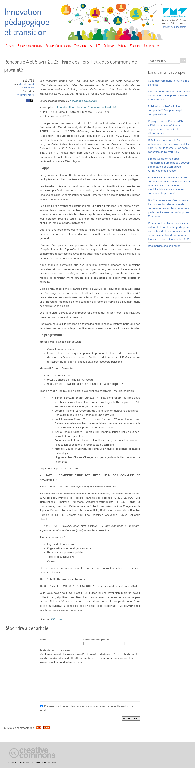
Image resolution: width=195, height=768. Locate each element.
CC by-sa (56, 619)
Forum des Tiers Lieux (83, 100)
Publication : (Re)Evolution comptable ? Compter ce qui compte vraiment (165, 110)
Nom (43, 639)
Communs (28, 87)
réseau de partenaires (174, 27)
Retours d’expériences (58, 45)
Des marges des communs (164, 245)
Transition (80, 45)
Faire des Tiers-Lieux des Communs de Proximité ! (86, 107)
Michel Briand (26, 84)
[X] (31, 101)
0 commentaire (25, 95)
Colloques (109, 45)
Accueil (10, 45)
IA (91, 45)
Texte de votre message (55, 649)
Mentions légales (46, 762)
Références (27, 762)
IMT (98, 45)
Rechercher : (158, 60)
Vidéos (122, 45)
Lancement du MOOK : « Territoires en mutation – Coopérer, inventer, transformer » (169, 95)
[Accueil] (97, 38)
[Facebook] (28, 101)
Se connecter (151, 45)
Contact (12, 762)
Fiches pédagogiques (30, 45)
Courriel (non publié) (96, 639)
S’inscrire (135, 45)
